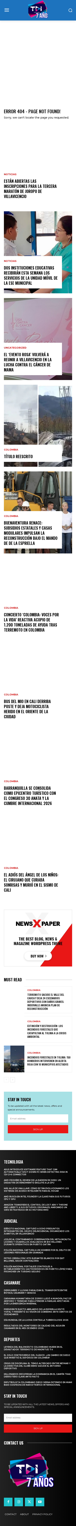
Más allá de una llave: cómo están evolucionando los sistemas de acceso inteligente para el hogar (36, 1189)
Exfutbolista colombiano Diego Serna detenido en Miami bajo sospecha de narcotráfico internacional (38, 1383)
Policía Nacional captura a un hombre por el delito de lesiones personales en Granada (37, 1251)
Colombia (11, 450)
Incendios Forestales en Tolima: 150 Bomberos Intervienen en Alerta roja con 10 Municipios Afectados (49, 1060)
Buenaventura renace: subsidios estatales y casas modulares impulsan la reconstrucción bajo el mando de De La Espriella (30, 533)
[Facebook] (8, 1502)
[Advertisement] (38, 60)
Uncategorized (15, 348)
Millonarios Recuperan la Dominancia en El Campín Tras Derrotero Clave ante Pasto (37, 1375)
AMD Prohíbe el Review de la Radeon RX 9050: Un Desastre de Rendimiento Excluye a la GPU (32, 1181)
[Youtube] (40, 1502)
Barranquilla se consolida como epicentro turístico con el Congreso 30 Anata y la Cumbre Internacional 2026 (30, 795)
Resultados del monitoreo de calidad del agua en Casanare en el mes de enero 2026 (34, 1327)
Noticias (10, 174)
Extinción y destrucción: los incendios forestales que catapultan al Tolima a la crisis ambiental (46, 1031)
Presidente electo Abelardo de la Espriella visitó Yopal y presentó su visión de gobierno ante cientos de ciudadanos (38, 1312)
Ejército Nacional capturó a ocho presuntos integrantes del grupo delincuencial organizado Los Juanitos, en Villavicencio (36, 1231)
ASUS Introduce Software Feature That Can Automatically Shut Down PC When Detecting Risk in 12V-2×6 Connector (36, 1172)
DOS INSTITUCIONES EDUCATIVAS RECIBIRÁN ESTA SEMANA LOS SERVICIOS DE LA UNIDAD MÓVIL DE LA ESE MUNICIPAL (31, 275)
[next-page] (12, 1079)
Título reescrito (18, 456)
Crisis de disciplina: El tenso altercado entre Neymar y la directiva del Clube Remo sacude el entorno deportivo (37, 1366)
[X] (29, 1502)
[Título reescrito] (38, 426)
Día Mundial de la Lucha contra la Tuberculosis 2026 (36, 1320)
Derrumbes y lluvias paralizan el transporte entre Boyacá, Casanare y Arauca (35, 1291)
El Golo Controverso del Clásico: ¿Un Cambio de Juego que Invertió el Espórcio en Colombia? (37, 1356)
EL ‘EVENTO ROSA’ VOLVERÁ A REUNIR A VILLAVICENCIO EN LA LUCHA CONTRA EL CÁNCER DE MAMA (28, 362)
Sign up (38, 1129)
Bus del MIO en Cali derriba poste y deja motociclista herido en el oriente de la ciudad (27, 708)
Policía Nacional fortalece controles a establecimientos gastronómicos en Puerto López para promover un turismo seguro (38, 1269)
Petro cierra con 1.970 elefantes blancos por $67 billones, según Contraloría (34, 1259)
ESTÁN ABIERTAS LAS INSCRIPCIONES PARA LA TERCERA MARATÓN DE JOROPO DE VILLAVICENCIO (30, 188)
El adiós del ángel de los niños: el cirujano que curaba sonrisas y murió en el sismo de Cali (31, 882)
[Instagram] (18, 1502)
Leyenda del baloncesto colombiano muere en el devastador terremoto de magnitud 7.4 (33, 1348)
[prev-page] (6, 1079)
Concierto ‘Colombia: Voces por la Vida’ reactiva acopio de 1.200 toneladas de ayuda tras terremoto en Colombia (31, 622)
